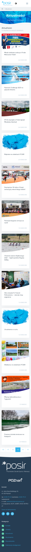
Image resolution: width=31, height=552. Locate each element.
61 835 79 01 (22, 497)
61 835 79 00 (7, 497)
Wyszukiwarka (9, 541)
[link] (16, 3)
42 (13, 449)
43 (18, 449)
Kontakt (7, 525)
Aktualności (9, 533)
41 (8, 449)
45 (28, 449)
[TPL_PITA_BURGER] (27, 3)
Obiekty (8, 529)
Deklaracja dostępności (13, 545)
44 (23, 449)
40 (3, 449)
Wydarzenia (9, 537)
